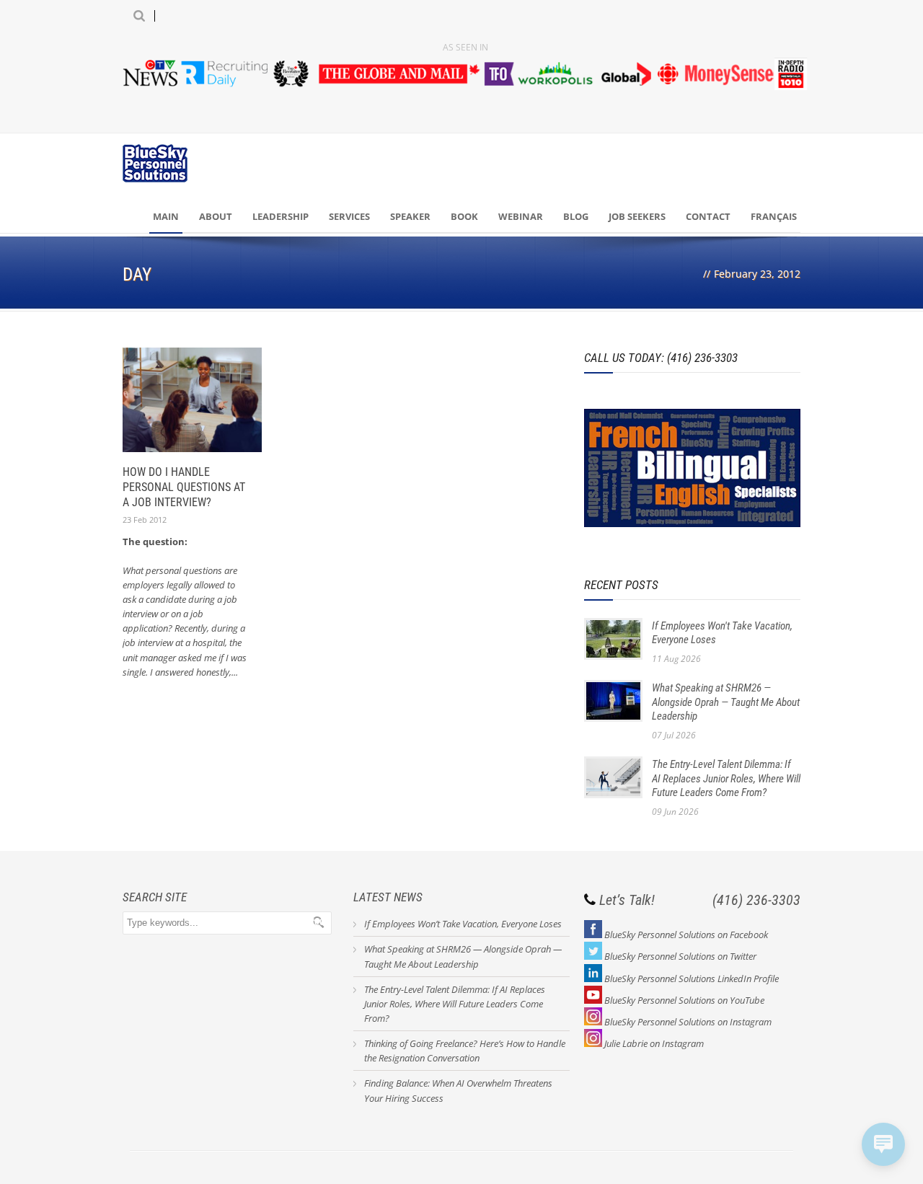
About (215, 216)
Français (774, 216)
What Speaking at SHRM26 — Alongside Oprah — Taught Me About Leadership (726, 702)
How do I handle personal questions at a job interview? (184, 487)
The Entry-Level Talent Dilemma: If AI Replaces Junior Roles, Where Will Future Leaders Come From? (726, 778)
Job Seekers (637, 216)
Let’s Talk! (627, 900)
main (166, 216)
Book (464, 216)
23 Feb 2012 (145, 519)
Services (349, 216)
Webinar (520, 216)
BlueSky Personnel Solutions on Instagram (688, 1021)
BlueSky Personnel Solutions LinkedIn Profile (691, 978)
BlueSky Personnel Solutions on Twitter (680, 956)
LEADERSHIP (280, 216)
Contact (708, 216)
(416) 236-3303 (756, 900)
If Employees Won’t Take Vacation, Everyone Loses (463, 923)
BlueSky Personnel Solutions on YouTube (684, 1000)
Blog (575, 216)
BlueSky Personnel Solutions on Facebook (686, 934)
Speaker (410, 216)
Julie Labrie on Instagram (654, 1043)
